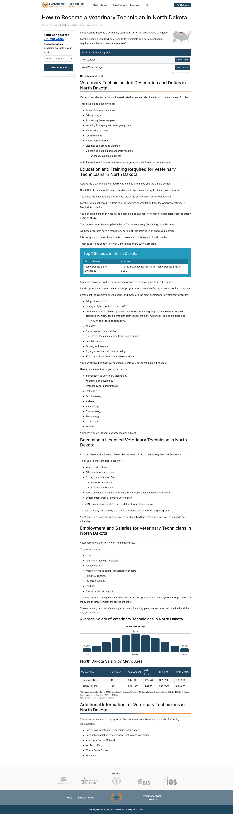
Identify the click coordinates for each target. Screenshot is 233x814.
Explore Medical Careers (116, 809)
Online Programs (119, 5)
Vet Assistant (89, 59)
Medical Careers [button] (100, 5)
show (99, 76)
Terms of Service (152, 796)
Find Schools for (56, 36)
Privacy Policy (86, 798)
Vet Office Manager (92, 67)
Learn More (182, 59)
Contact (152, 799)
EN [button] (147, 5)
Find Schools (183, 5)
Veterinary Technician (50, 25)
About (70, 798)
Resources (134, 5)
